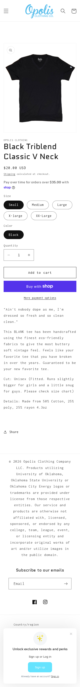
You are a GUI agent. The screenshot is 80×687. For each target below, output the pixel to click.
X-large (15, 216)
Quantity (11, 245)
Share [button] (14, 432)
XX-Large (44, 216)
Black (14, 235)
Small (14, 205)
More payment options (40, 297)
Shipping (9, 174)
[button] (6, 11)
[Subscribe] (65, 583)
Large (62, 205)
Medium (38, 205)
